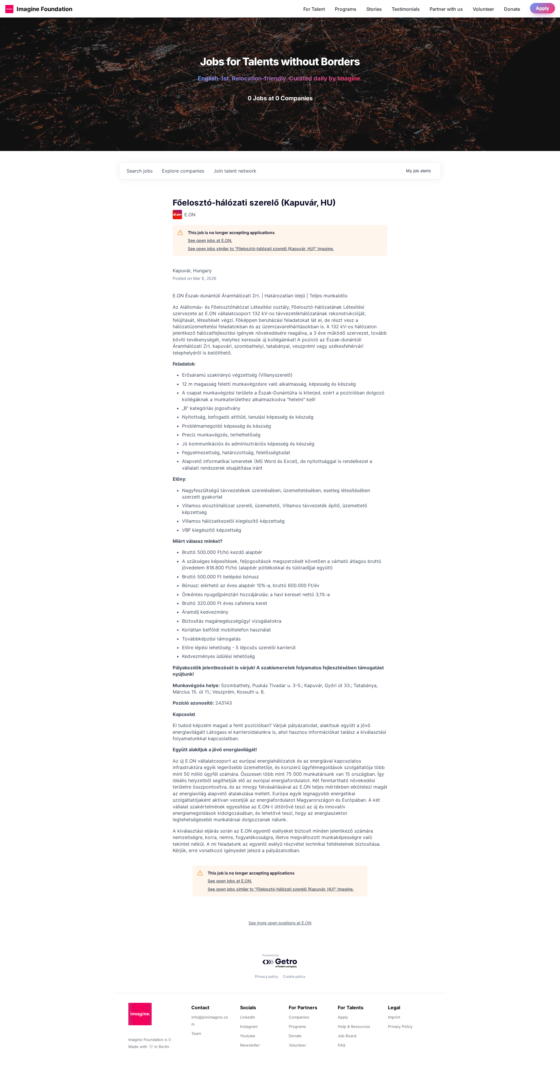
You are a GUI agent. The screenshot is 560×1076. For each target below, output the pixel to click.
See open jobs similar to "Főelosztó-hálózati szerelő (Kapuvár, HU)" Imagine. (261, 248)
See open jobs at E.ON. (210, 240)
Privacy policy (266, 976)
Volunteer (483, 9)
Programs (345, 9)
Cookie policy (294, 976)
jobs (140, 171)
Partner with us (446, 9)
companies (183, 171)
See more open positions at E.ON (280, 922)
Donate (512, 9)
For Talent (314, 9)
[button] (9, 8)
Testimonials (406, 9)
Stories (374, 9)
